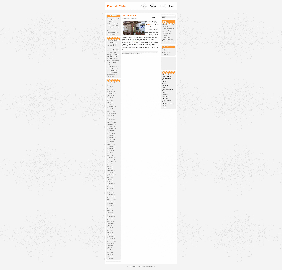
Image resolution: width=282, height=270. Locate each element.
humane (124, 53)
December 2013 (112, 146)
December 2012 (112, 161)
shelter (138, 53)
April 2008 (110, 232)
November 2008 (112, 220)
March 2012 (111, 168)
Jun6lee (165, 87)
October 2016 (111, 112)
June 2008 (110, 229)
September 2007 (112, 245)
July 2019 (110, 86)
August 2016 (111, 115)
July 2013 (110, 152)
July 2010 (110, 188)
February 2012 (111, 170)
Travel (109, 76)
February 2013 (111, 157)
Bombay (113, 42)
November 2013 (112, 148)
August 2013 (111, 150)
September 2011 (112, 174)
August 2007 (111, 247)
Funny (116, 50)
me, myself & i (140, 52)
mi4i (113, 54)
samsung (115, 68)
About (144, 6)
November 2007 (112, 242)
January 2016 (111, 121)
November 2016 (112, 110)
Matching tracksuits (168, 89)
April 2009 (110, 212)
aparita (165, 80)
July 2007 (110, 249)
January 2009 (111, 218)
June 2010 (110, 190)
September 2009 (112, 203)
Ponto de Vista (116, 6)
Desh (109, 47)
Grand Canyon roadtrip (169, 30)
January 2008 (111, 238)
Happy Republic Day (168, 28)
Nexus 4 (109, 61)
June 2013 (110, 154)
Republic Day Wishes (168, 41)
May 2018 (110, 101)
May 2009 (110, 210)
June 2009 (110, 209)
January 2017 (111, 108)
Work (153, 6)
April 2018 (110, 102)
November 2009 (112, 199)
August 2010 (111, 187)
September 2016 (112, 113)
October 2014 (111, 139)
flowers (108, 50)
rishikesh (110, 68)
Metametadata (166, 91)
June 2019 (110, 88)
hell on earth (129, 16)
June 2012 (110, 163)
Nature (116, 59)
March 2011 (111, 181)
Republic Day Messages (169, 32)
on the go (113, 64)
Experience (134, 52)
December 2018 (112, 93)
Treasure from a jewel (113, 32)
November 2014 (112, 137)
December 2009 (112, 198)
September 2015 (112, 128)
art (118, 40)
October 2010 (111, 185)
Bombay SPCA (150, 24)
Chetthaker (165, 81)
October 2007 (111, 243)
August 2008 (111, 225)
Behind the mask (112, 34)
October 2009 (111, 201)
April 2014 (110, 143)
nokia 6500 (113, 62)
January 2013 (111, 159)
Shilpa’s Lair (166, 96)
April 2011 (110, 179)
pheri (116, 64)
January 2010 (111, 196)
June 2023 (110, 84)
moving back (112, 56)
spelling (109, 74)
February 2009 (111, 216)
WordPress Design (132, 266)
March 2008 (111, 234)
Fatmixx (165, 83)
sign (108, 72)
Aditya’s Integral (167, 76)
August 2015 (111, 130)
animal (110, 40)
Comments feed (167, 52)
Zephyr (164, 107)
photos (114, 66)
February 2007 (111, 258)
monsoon (117, 54)
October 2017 (111, 104)
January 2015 (111, 133)
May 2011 (110, 177)
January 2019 (111, 91)
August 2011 (111, 176)
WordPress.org (166, 54)
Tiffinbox (165, 102)
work (113, 76)
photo (110, 66)
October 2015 (111, 126)
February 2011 (111, 183)
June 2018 (110, 99)
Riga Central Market (113, 30)
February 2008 (111, 236)
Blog (171, 6)
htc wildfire (109, 52)
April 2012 (110, 166)
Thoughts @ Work (167, 100)
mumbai (110, 58)
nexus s (113, 61)
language (109, 54)
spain (118, 72)
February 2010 (111, 194)
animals (114, 40)
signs (115, 72)
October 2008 (111, 221)
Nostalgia (109, 64)
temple (115, 74)
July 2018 (110, 97)
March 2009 (111, 214)
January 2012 (111, 172)
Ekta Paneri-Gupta (150, 266)
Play (162, 6)
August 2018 (111, 95)
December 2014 (112, 135)
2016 (108, 40)
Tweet (153, 17)
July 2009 (110, 207)
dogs (157, 52)
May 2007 (110, 253)
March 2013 (111, 155)
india (114, 52)
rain (107, 68)
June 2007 (110, 251)
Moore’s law (170, 39)
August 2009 (111, 205)
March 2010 (111, 192)
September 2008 (112, 223)
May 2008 (110, 231)
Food (112, 50)
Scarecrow (134, 41)
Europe (117, 47)
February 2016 (111, 119)
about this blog (166, 74)
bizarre (108, 43)
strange (112, 74)
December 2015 (112, 122)
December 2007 (112, 240)
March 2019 (111, 90)
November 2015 (112, 124)
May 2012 (110, 165)
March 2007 (111, 256)
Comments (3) (133, 18)
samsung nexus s (113, 70)
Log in (164, 49)
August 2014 (111, 141)
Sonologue (165, 98)
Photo (144, 52)
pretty (117, 66)
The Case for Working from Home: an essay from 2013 (113, 19)
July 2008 (110, 227)
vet (140, 53)
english (113, 48)
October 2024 (111, 82)
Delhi (115, 45)
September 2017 (112, 106)
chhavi (109, 45)
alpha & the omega (167, 78)
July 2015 (110, 132)
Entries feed (166, 50)
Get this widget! (164, 68)
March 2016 (111, 117)
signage (112, 72)
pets (135, 53)
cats (154, 52)
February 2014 (111, 144)
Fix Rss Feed (166, 85)
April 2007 (110, 254)
